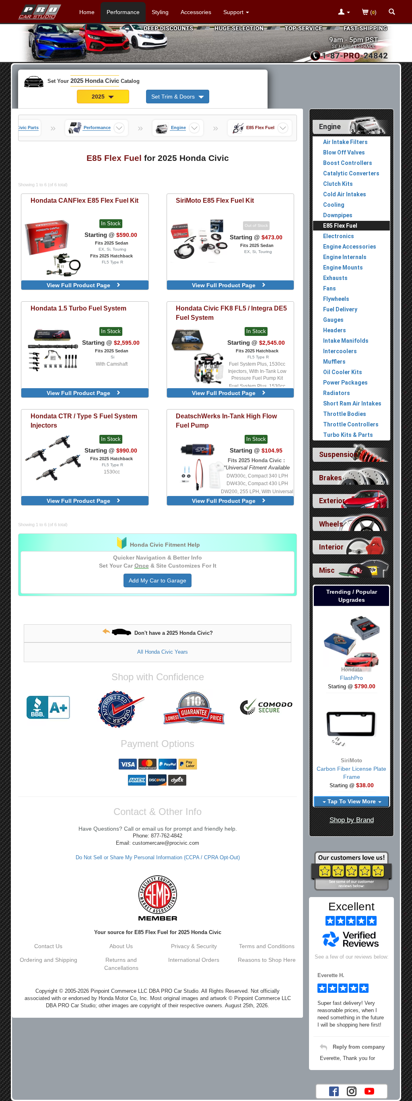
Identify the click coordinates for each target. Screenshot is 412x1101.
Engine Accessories (349, 246)
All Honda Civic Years (162, 652)
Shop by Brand (352, 820)
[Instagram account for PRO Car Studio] (351, 1090)
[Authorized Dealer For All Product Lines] (121, 709)
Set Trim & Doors (173, 96)
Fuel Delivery (340, 309)
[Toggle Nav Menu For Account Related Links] (344, 12)
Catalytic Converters (351, 173)
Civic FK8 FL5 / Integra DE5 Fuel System (231, 313)
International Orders (193, 960)
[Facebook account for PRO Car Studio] (334, 1090)
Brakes (330, 478)
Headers (334, 330)
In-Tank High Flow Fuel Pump (226, 420)
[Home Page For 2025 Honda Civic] (40, 10)
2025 (99, 96)
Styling (160, 12)
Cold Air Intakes (344, 194)
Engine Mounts (343, 267)
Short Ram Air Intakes (352, 403)
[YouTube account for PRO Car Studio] (369, 1090)
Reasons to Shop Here (267, 960)
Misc (327, 570)
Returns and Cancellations (121, 964)
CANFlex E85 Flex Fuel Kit (84, 200)
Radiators (336, 393)
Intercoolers (340, 351)
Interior (331, 547)
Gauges (333, 320)
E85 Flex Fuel (340, 225)
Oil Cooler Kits (342, 372)
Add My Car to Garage (157, 580)
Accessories (196, 12)
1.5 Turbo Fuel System (78, 308)
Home (87, 12)
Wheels (331, 524)
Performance (123, 12)
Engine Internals (345, 257)
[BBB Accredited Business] (48, 707)
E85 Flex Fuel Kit (215, 200)
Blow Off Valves (344, 152)
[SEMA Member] (157, 898)
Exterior (332, 501)
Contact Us (48, 946)
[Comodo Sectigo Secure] (266, 707)
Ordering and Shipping (48, 960)
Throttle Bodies (344, 414)
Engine (330, 127)
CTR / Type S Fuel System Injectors (84, 420)
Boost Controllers (347, 163)
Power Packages (345, 382)
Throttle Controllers (351, 424)
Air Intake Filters (345, 142)
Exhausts (335, 278)
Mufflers (334, 361)
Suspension (338, 455)
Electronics (338, 236)
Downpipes (337, 215)
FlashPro (351, 678)
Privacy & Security (194, 946)
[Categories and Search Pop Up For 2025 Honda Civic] (392, 12)
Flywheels (336, 299)
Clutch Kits (338, 184)
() (373, 12)
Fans (329, 288)
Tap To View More (351, 801)
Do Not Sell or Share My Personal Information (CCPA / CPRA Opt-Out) (158, 857)
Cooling (333, 205)
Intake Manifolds (346, 341)
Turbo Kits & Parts (348, 435)
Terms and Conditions (267, 946)
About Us (121, 946)
